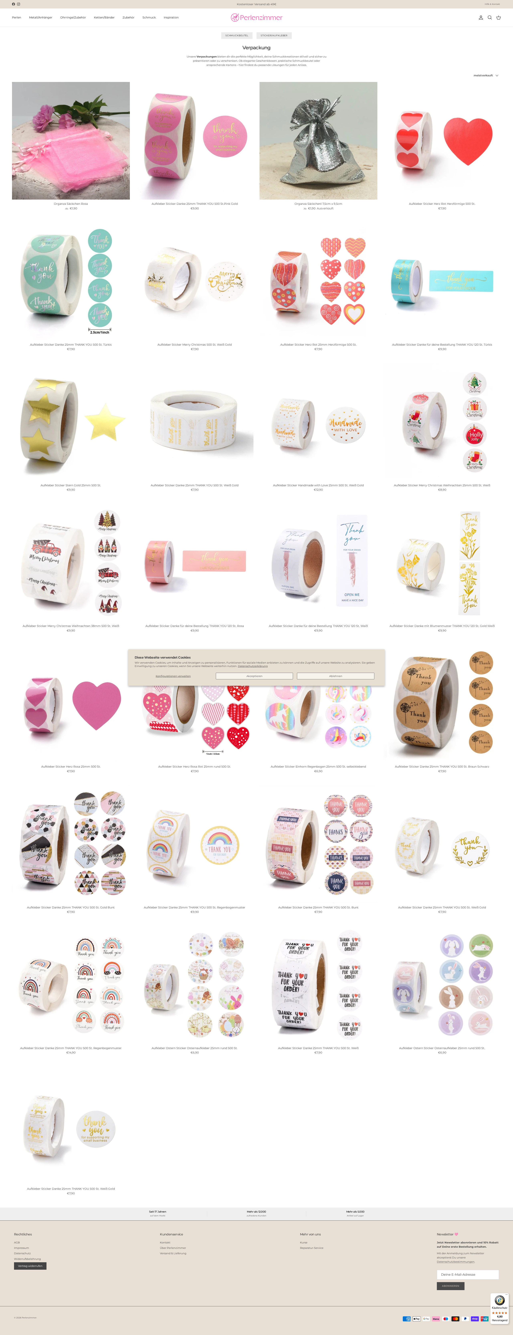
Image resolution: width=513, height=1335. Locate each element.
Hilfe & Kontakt (492, 4)
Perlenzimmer (29, 1317)
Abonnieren (450, 1286)
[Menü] (506, 1295)
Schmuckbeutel (236, 35)
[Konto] (480, 17)
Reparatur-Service (311, 1247)
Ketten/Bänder (104, 17)
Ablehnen (335, 675)
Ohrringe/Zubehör (73, 17)
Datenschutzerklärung (253, 665)
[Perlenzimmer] (256, 17)
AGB (17, 1242)
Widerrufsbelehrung (27, 1258)
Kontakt (165, 1242)
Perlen (16, 17)
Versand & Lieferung (173, 1253)
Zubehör (128, 17)
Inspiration (171, 17)
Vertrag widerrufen (30, 1265)
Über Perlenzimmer (173, 1247)
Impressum (21, 1247)
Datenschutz (22, 1253)
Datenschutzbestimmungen (456, 1261)
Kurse (303, 1242)
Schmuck (149, 17)
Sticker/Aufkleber (274, 35)
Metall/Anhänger (40, 17)
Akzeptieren (254, 675)
